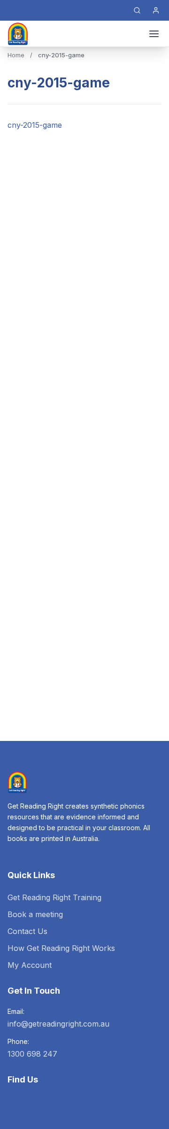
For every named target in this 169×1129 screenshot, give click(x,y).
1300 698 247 (32, 1054)
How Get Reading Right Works (61, 948)
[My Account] (155, 10)
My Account (30, 965)
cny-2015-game (35, 125)
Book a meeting (35, 914)
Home (16, 55)
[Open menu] (153, 33)
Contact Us (27, 931)
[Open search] (137, 10)
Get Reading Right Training (54, 897)
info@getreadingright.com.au (58, 1023)
